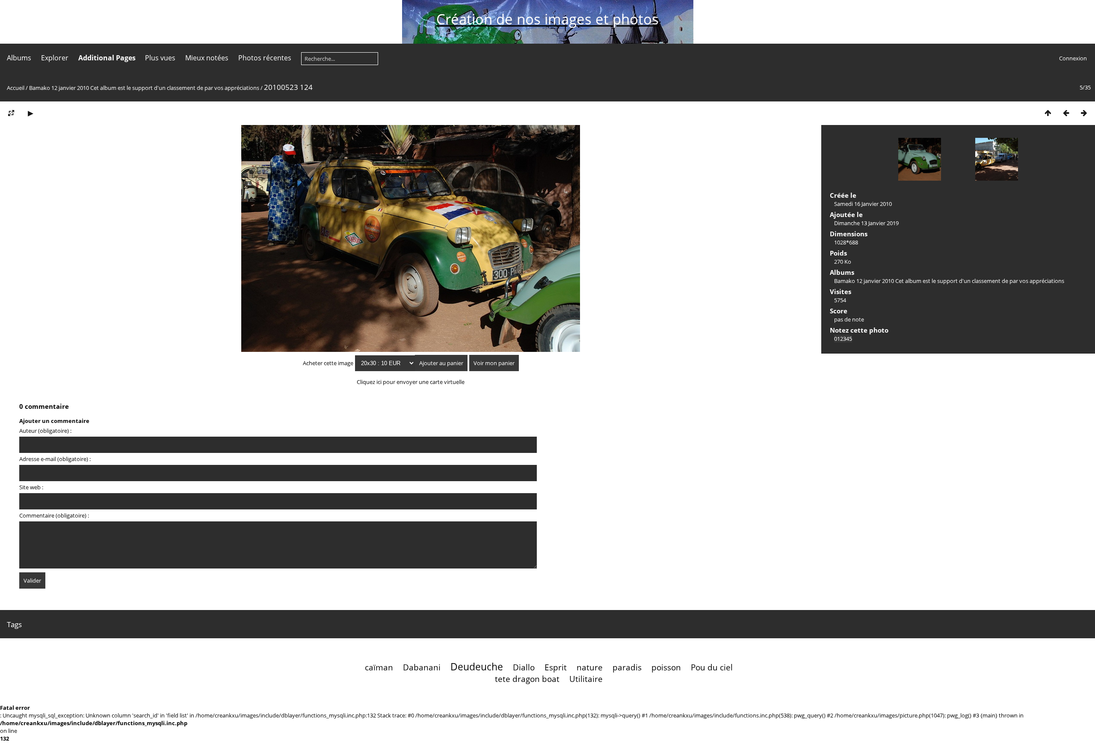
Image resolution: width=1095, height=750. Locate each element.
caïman (379, 667)
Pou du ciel (712, 667)
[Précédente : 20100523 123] (1066, 113)
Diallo (524, 667)
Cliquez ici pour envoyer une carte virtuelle (411, 382)
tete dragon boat (527, 678)
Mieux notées (206, 57)
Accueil (15, 88)
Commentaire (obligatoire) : (54, 515)
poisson (666, 667)
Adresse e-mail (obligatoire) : (55, 459)
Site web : (31, 487)
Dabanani (422, 667)
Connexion (1073, 58)
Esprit (556, 667)
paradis (627, 667)
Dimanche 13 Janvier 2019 (866, 223)
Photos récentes (264, 57)
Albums (19, 57)
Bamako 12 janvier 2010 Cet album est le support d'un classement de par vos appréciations (144, 88)
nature (590, 667)
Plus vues (160, 57)
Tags (14, 624)
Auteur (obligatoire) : (45, 431)
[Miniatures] (1048, 113)
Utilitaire (586, 678)
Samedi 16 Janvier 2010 (863, 204)
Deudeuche (476, 666)
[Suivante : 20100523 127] (1084, 113)
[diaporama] (30, 113)
